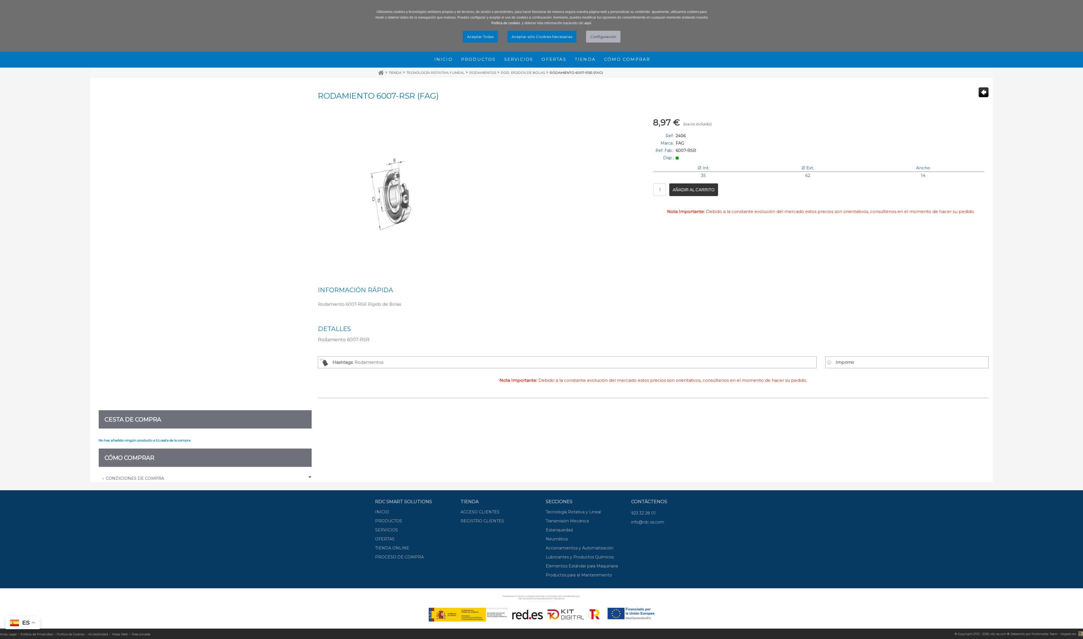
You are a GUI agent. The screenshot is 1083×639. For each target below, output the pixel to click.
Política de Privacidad (37, 634)
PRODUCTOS (388, 520)
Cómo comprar (627, 59)
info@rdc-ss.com (647, 522)
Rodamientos (482, 72)
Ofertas (554, 59)
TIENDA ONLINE (392, 548)
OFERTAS (385, 539)
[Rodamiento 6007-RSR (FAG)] (397, 194)
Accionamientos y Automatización (579, 548)
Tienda (585, 59)
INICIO (382, 511)
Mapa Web (120, 634)
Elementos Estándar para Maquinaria (582, 566)
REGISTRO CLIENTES (482, 520)
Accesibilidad (98, 634)
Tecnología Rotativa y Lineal (435, 72)
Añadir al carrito (694, 189)
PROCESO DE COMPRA (399, 557)
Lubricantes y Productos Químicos (580, 557)
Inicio (443, 59)
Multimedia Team (1045, 634)
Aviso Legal (8, 634)
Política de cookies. (506, 23)
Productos (478, 59)
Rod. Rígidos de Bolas (523, 72)
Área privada (141, 634)
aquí (587, 23)
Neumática (557, 539)
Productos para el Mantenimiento (579, 575)
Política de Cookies (70, 634)
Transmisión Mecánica (567, 520)
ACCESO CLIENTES (480, 511)
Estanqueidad (559, 529)
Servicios (518, 59)
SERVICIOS (386, 529)
